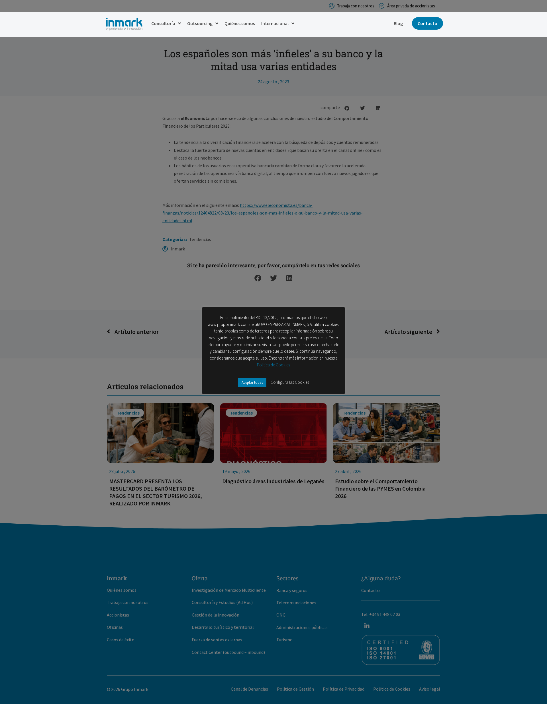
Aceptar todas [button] (252, 382)
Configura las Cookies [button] (290, 382)
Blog (398, 23)
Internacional (275, 23)
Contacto (427, 23)
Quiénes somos (239, 23)
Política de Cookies (273, 365)
